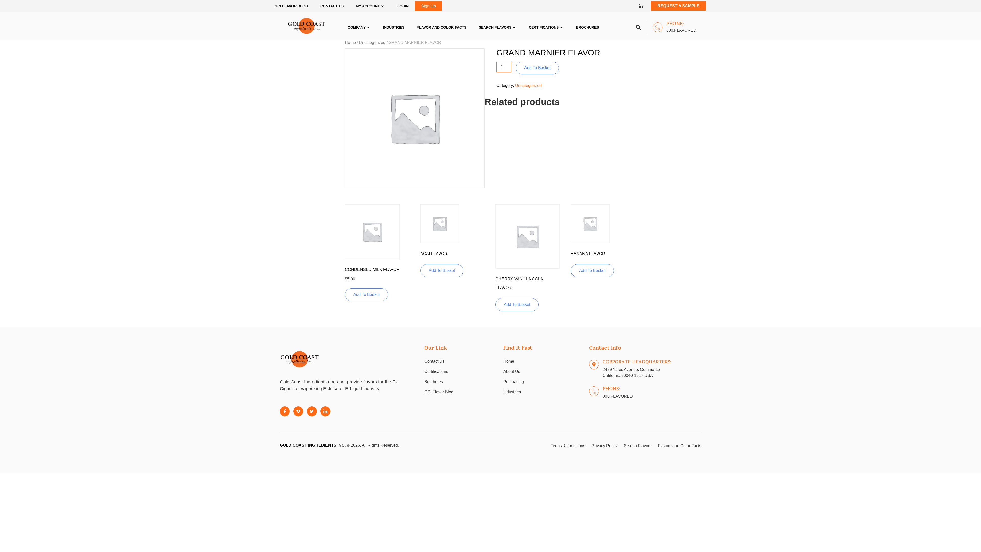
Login (403, 6)
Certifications (544, 27)
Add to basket (537, 68)
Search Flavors (495, 27)
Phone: (675, 24)
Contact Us (332, 6)
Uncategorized (372, 42)
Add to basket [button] (366, 294)
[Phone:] (657, 27)
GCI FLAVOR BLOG (291, 6)
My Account (368, 6)
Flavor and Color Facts (441, 27)
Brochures (587, 27)
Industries (393, 27)
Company (357, 27)
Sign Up (428, 6)
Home (350, 42)
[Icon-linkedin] (641, 6)
